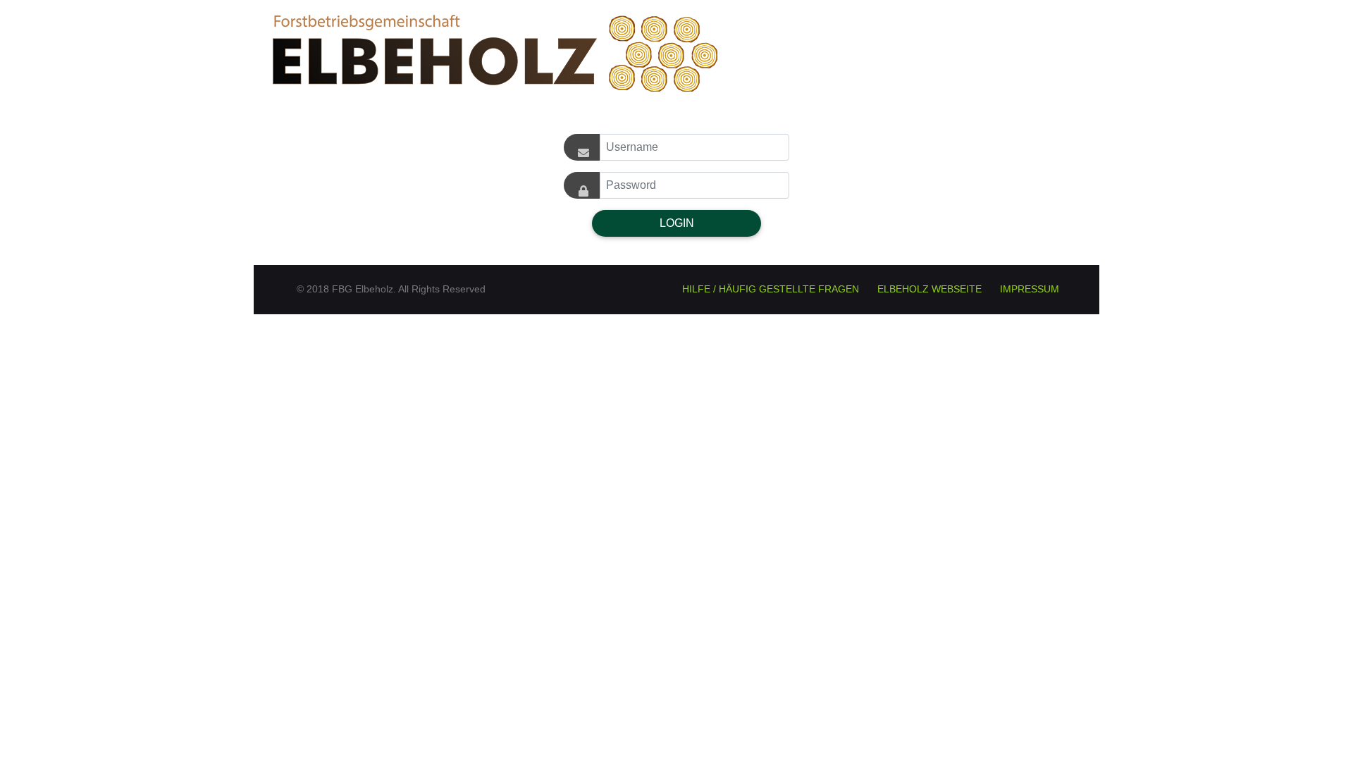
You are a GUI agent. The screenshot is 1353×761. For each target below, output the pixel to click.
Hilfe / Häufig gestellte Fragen (770, 289)
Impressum (1029, 289)
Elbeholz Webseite (929, 289)
